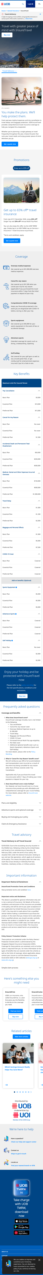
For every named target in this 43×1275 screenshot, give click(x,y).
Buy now (7, 35)
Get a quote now (10, 144)
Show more (28, 19)
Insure (4, 11)
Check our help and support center (23, 1142)
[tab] (21, 1252)
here (29, 890)
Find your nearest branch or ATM (23, 1165)
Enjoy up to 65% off (21, 168)
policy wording (27, 685)
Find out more (15, 1011)
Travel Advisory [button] (8, 71)
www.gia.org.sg (31, 958)
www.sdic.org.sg (7, 960)
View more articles (21, 1037)
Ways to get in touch (18, 1154)
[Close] (39, 1259)
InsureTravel (24, 11)
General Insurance (13, 11)
